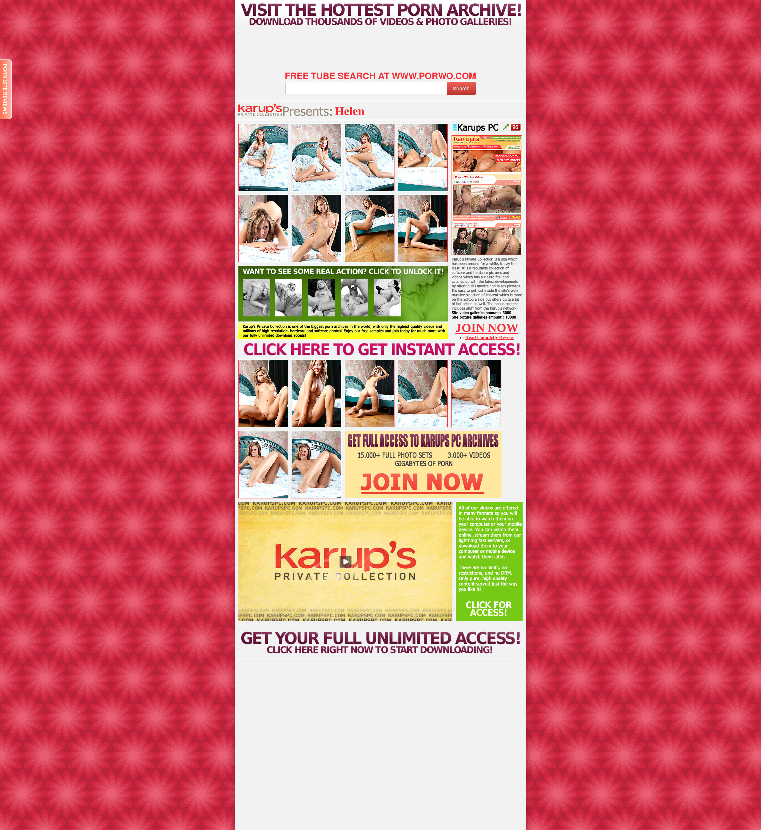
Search (461, 88)
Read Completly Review (489, 337)
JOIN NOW (486, 328)
